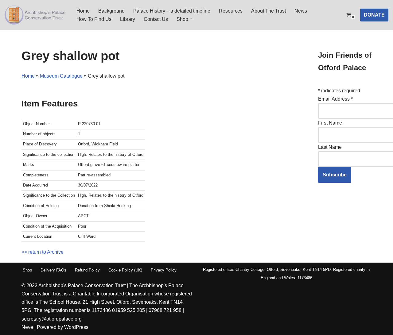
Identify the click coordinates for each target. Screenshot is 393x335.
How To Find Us (93, 19)
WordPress (76, 327)
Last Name (330, 147)
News (300, 10)
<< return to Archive (42, 252)
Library (127, 19)
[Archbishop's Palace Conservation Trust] (35, 15)
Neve (27, 327)
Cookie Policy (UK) (125, 270)
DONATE (374, 14)
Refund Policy (87, 270)
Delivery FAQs (53, 270)
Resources (231, 10)
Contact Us (156, 19)
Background (111, 10)
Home (83, 10)
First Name (330, 122)
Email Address (335, 99)
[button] (191, 19)
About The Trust (268, 10)
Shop (27, 270)
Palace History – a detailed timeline (171, 10)
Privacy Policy (164, 270)
